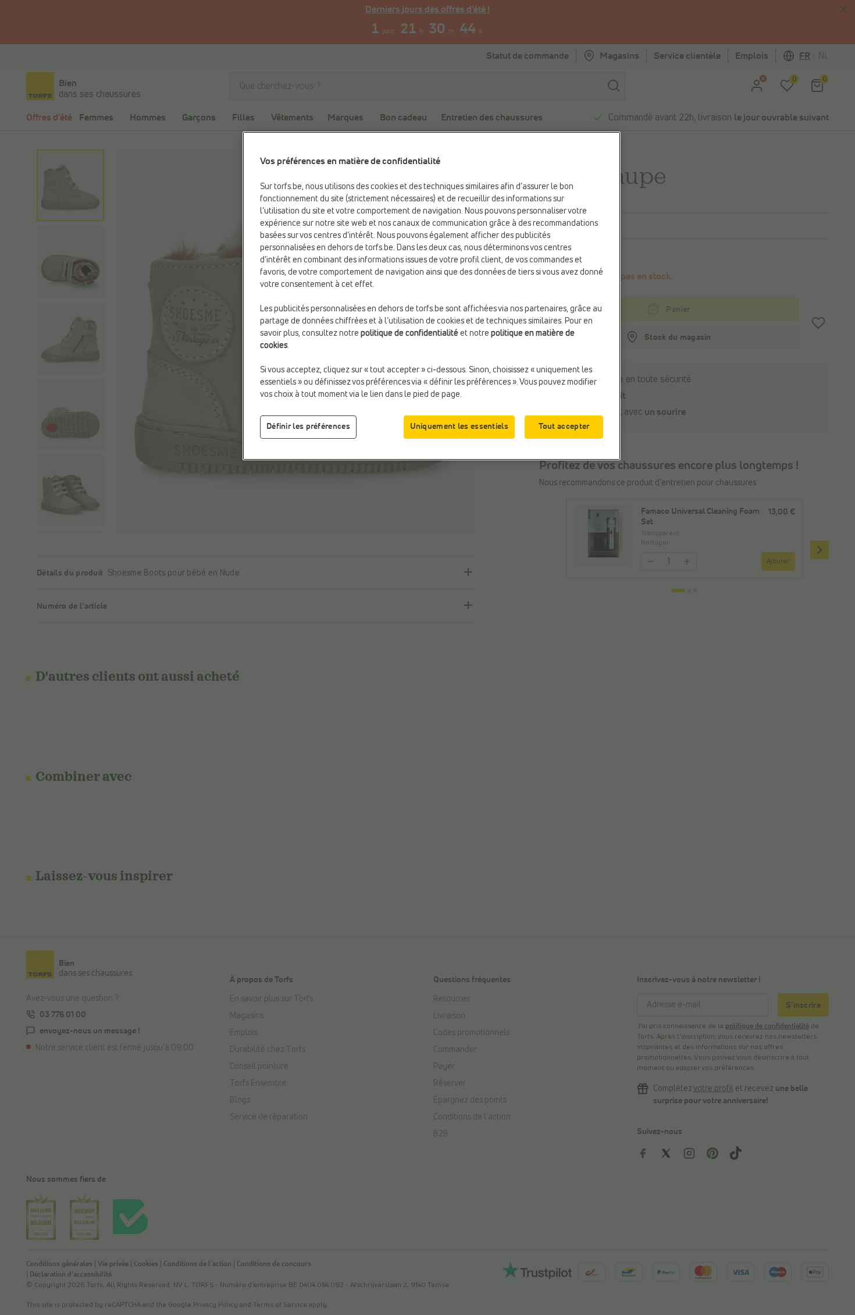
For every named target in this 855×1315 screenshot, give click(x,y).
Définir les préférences (308, 426)
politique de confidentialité (409, 333)
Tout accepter (564, 426)
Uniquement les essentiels (459, 426)
